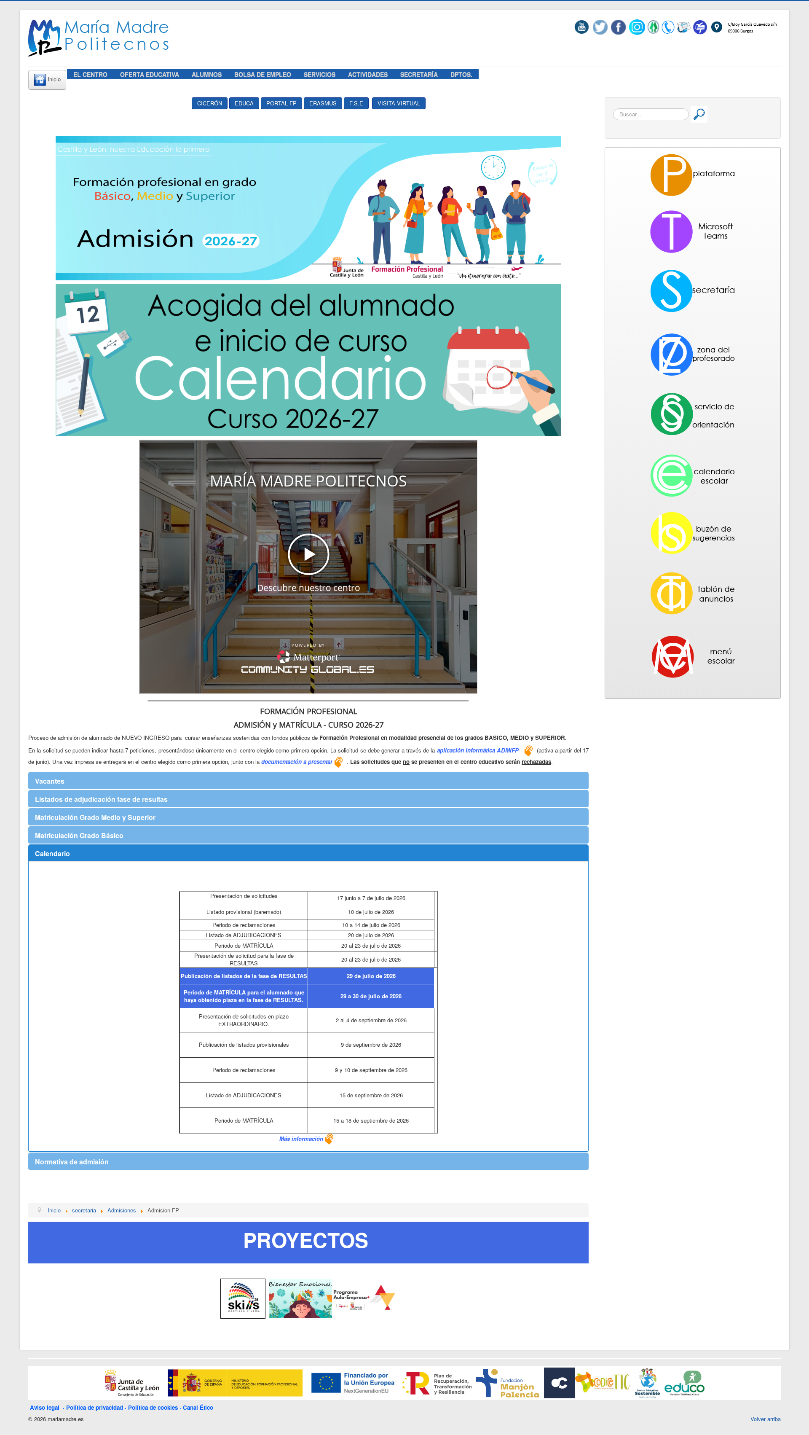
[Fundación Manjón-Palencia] (506, 1382)
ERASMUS (323, 103)
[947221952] (668, 26)
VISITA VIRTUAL (399, 103)
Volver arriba (765, 1419)
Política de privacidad (94, 1407)
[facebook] (618, 26)
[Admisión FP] (308, 207)
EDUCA (244, 103)
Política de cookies (153, 1407)
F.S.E (356, 103)
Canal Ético (198, 1407)
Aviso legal (46, 1407)
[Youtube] (583, 26)
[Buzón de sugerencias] (700, 26)
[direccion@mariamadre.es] (683, 26)
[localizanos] (743, 26)
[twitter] (600, 26)
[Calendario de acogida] (308, 359)
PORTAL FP (281, 103)
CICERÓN (209, 103)
